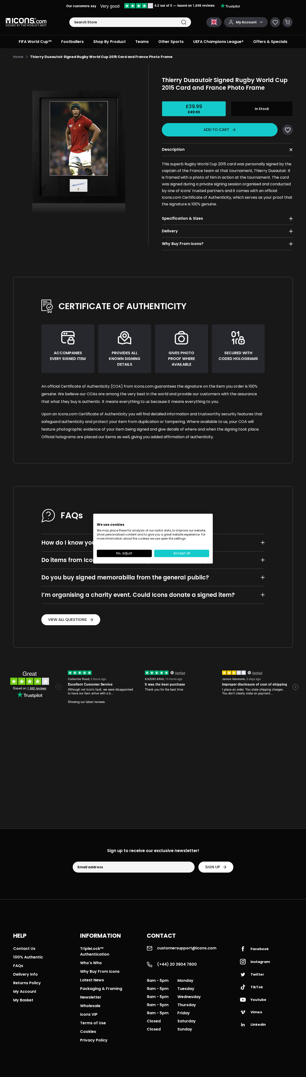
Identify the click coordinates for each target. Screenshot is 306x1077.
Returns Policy (27, 983)
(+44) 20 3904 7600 (177, 964)
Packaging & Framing (101, 988)
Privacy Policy (94, 1040)
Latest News (92, 980)
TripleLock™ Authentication (94, 951)
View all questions (67, 619)
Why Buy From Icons (100, 971)
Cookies (88, 1031)
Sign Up (212, 867)
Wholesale (90, 1006)
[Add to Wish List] (287, 130)
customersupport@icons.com (186, 948)
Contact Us (24, 948)
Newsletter (90, 997)
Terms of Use (93, 1023)
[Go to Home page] (26, 22)
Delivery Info (25, 974)
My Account (24, 991)
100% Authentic (28, 957)
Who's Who (91, 963)
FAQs (18, 965)
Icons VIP (89, 1014)
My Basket (23, 1000)
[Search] (183, 22)
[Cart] (288, 22)
